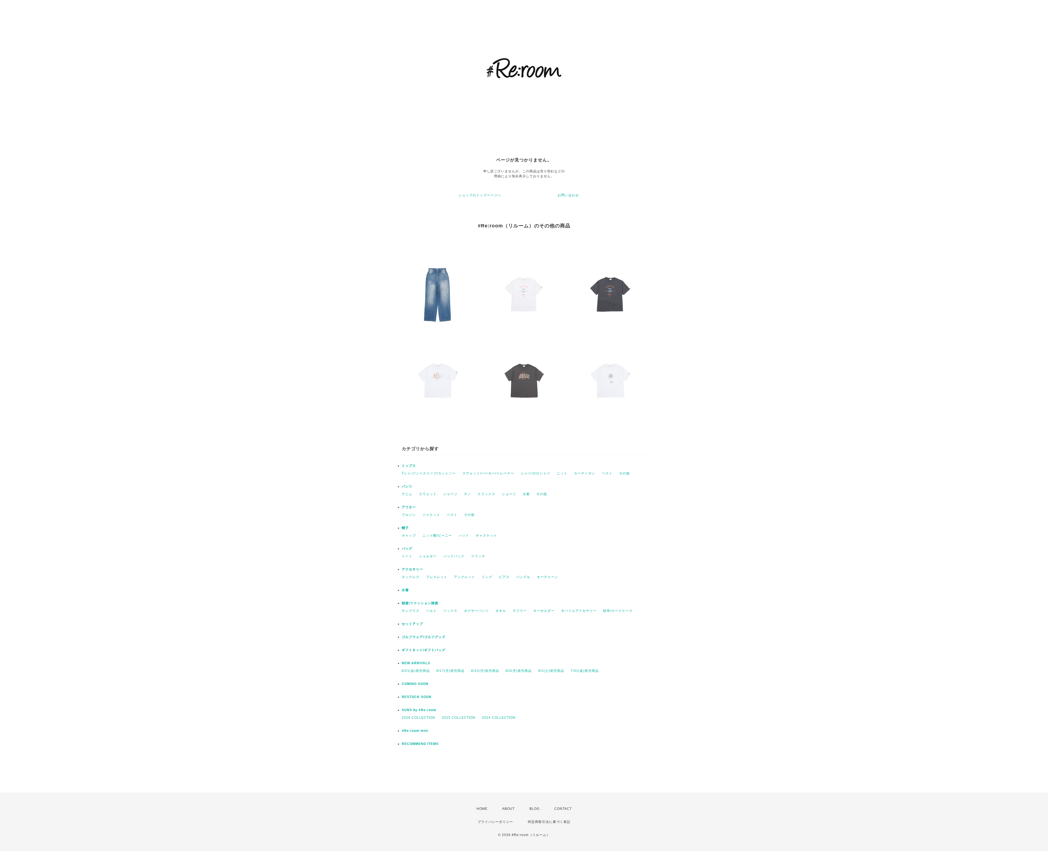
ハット (463, 535)
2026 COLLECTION (418, 718)
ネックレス (410, 577)
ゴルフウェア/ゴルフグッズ (423, 637)
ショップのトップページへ (479, 195)
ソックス (450, 611)
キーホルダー (544, 611)
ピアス (504, 577)
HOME (482, 809)
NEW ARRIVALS (416, 663)
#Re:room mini (415, 731)
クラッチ (478, 556)
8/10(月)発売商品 (485, 671)
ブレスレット (436, 577)
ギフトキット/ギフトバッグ (423, 650)
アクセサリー (412, 569)
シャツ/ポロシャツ (535, 473)
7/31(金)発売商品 (585, 671)
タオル (500, 611)
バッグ (407, 549)
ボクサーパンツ (476, 611)
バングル (523, 577)
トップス (409, 466)
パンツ (407, 486)
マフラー (520, 611)
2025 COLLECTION (458, 718)
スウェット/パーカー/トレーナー (488, 473)
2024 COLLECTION (499, 718)
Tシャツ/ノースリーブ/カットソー (429, 473)
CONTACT (563, 809)
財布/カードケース (618, 611)
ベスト (607, 473)
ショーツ (509, 494)
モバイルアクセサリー (579, 611)
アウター (409, 507)
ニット (562, 473)
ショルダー (428, 556)
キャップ (409, 535)
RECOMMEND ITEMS (420, 744)
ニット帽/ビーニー (437, 535)
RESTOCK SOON (416, 697)
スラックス (486, 494)
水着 (526, 494)
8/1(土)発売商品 (551, 671)
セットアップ (412, 624)
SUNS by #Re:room (419, 710)
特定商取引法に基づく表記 (549, 822)
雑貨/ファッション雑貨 (420, 603)
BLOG (534, 809)
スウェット (428, 494)
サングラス (410, 611)
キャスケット (486, 535)
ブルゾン (409, 515)
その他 (624, 473)
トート (407, 556)
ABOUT (508, 809)
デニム (407, 494)
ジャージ (450, 494)
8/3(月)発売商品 (519, 671)
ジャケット (431, 515)
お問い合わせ (568, 195)
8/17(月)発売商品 (450, 671)
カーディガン (584, 473)
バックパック (454, 556)
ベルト (431, 611)
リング (487, 577)
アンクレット (464, 577)
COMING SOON (415, 684)
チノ (467, 494)
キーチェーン (547, 577)
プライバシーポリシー (495, 822)
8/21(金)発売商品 (416, 671)
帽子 (405, 528)
